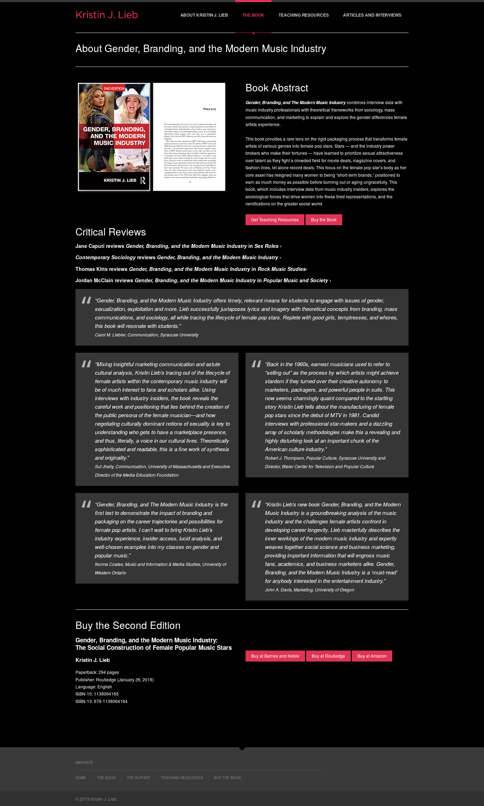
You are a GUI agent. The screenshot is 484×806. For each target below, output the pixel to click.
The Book (253, 15)
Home (80, 777)
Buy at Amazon (372, 656)
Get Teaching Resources (275, 219)
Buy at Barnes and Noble (275, 656)
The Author (138, 777)
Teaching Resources (303, 15)
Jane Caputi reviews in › (178, 245)
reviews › (178, 257)
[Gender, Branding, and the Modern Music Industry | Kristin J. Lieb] (107, 17)
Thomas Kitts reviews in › (191, 268)
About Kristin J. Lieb (204, 15)
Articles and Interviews (372, 15)
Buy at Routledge (328, 656)
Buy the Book (324, 219)
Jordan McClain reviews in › (203, 280)
